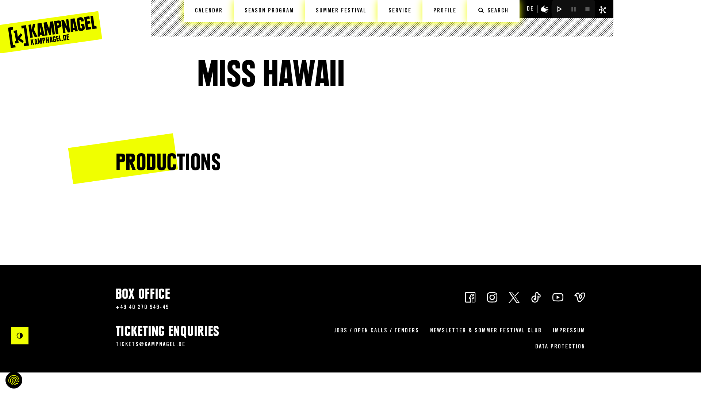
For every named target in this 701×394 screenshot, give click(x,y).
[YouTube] (557, 297)
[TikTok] (535, 297)
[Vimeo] (579, 297)
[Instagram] (492, 297)
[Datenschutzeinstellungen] (13, 380)
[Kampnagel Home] (51, 26)
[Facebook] (470, 297)
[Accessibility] (544, 9)
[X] (514, 297)
